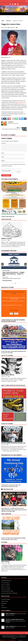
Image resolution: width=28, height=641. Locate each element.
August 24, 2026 (4, 240)
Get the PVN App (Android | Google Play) (9, 593)
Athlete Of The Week (7, 423)
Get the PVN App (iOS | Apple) (7, 591)
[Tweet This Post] (5, 119)
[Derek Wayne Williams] (13, 366)
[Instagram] (18, 4)
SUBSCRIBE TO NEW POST (6, 580)
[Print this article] (14, 119)
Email (2, 156)
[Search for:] (14, 16)
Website (3, 160)
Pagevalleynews (12, 27)
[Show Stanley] (16, 283)
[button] (26, 1)
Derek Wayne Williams (7, 375)
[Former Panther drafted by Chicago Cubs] (13, 434)
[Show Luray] (11, 283)
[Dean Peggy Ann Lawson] (14, 54)
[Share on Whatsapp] (16, 119)
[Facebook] (10, 4)
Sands (2, 605)
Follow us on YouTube (5, 586)
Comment (3, 143)
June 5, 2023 (4, 27)
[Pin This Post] (9, 119)
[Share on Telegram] (21, 119)
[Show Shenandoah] (12, 283)
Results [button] (16, 313)
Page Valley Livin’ (8, 489)
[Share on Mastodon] (18, 119)
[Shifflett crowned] (13, 230)
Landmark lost (4, 607)
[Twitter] (13, 4)
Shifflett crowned (6, 238)
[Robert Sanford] (2, 615)
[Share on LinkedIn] (7, 119)
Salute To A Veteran (7, 355)
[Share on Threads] (25, 119)
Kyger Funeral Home (20, 102)
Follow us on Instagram (5, 589)
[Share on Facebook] (2, 119)
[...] (19, 246)
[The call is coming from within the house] (2, 621)
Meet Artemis (5, 561)
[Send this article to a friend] (11, 119)
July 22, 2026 (4, 444)
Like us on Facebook (5, 582)
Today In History (6, 219)
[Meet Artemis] (13, 553)
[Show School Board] (15, 283)
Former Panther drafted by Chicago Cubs (13, 443)
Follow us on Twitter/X (5, 584)
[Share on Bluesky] (23, 119)
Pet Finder (4, 542)
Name (2, 153)
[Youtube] (15, 4)
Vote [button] (11, 313)
